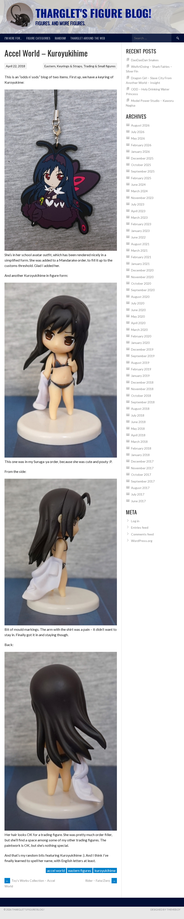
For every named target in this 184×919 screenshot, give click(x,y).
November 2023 (142, 198)
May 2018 (138, 428)
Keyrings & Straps (69, 66)
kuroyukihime (105, 870)
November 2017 (142, 468)
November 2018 (142, 389)
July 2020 (137, 303)
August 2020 (140, 297)
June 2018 (138, 422)
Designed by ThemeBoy (165, 909)
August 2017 (140, 488)
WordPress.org (141, 541)
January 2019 (140, 376)
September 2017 (143, 481)
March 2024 (139, 191)
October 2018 (141, 395)
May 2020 (138, 316)
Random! (60, 38)
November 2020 (142, 277)
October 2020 (141, 283)
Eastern (49, 66)
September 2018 (143, 402)
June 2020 (138, 310)
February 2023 (141, 224)
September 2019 (143, 356)
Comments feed (142, 534)
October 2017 (141, 474)
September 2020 (143, 290)
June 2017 (138, 501)
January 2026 (140, 151)
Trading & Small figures (99, 66)
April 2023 (138, 211)
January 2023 (140, 231)
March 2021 (139, 250)
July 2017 (137, 494)
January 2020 (140, 343)
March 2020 (139, 330)
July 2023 (137, 204)
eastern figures (79, 870)
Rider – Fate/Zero (100, 880)
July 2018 (137, 415)
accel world (56, 870)
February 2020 (141, 336)
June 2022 (138, 237)
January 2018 (140, 455)
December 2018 (142, 382)
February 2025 (141, 178)
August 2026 (140, 125)
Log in (135, 521)
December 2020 (142, 270)
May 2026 (138, 138)
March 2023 (139, 217)
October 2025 (141, 165)
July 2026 (137, 132)
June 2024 (138, 184)
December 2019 (142, 349)
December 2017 (142, 461)
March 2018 (139, 441)
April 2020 (138, 323)
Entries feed (139, 527)
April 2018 (138, 435)
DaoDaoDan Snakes (145, 60)
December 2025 (142, 158)
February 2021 (141, 257)
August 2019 (140, 363)
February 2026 (141, 145)
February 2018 (141, 448)
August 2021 (140, 244)
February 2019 (141, 369)
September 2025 (143, 171)
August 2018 (140, 408)
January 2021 (140, 264)
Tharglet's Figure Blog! (93, 13)
